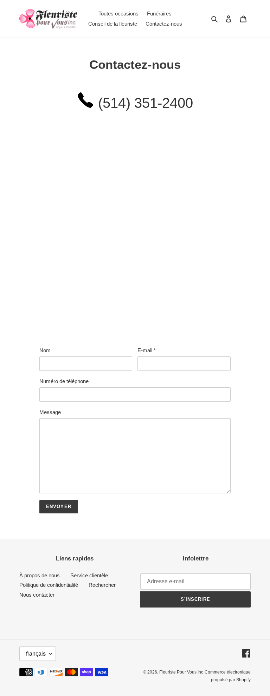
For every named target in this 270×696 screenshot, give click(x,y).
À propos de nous (39, 575)
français (36, 654)
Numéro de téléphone (64, 381)
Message (50, 412)
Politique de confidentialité (48, 585)
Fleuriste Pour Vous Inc (181, 672)
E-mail (146, 350)
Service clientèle (89, 575)
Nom (45, 350)
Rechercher (102, 585)
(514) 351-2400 (145, 103)
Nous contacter (36, 595)
